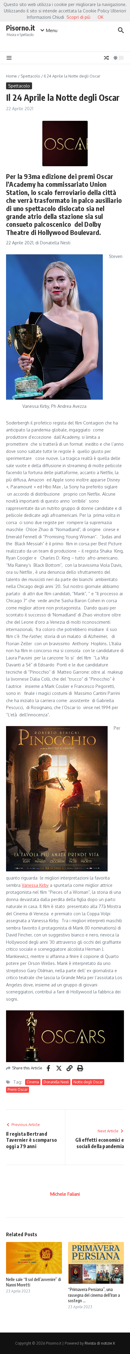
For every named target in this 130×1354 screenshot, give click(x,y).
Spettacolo (30, 76)
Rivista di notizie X (100, 1343)
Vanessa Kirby (35, 885)
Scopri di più (78, 17)
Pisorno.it (20, 27)
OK (100, 17)
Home (11, 76)
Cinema (33, 1082)
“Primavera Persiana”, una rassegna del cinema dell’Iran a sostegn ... (94, 1295)
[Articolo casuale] (106, 57)
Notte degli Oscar (88, 1082)
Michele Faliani (65, 1194)
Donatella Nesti (56, 1082)
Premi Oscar (18, 1089)
